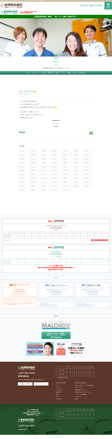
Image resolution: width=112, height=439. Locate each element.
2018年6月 (76, 186)
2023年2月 (76, 162)
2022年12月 (22, 166)
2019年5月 (76, 182)
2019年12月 (33, 182)
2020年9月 (65, 178)
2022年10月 (43, 166)
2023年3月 (65, 162)
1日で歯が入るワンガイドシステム (82, 392)
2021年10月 (87, 170)
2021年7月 (43, 174)
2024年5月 (65, 159)
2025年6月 (76, 155)
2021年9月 (22, 174)
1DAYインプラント (79, 387)
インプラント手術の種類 (80, 394)
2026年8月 (22, 151)
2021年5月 (65, 174)
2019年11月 (43, 182)
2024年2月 (76, 159)
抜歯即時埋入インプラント (81, 389)
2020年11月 (43, 178)
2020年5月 (86, 178)
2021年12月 (65, 170)
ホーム (28, 72)
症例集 (76, 398)
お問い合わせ (81, 72)
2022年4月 (33, 170)
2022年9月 (54, 166)
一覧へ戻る (22, 132)
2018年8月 (54, 186)
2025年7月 (65, 155)
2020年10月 (54, 178)
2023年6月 (33, 162)
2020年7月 (76, 178)
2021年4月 (76, 174)
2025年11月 (33, 155)
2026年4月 (54, 151)
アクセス (74, 72)
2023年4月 (54, 162)
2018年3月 (22, 190)
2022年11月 (33, 166)
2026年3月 (65, 151)
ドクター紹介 (42, 72)
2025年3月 (86, 155)
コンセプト (35, 72)
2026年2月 (76, 151)
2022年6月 (86, 166)
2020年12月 (33, 178)
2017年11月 (65, 190)
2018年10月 (33, 186)
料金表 (69, 72)
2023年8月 (22, 162)
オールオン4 (78, 396)
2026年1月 (86, 151)
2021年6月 (54, 174)
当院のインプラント (60, 72)
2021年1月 (22, 178)
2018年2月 (33, 190)
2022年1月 (54, 170)
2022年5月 (22, 170)
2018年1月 (43, 190)
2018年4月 (86, 186)
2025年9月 (54, 155)
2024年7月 (54, 159)
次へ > (91, 133)
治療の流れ (50, 72)
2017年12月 (54, 190)
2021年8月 (33, 174)
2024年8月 (43, 159)
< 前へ (91, 132)
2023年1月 (86, 162)
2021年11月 (76, 170)
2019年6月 (65, 182)
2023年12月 (87, 159)
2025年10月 (43, 155)
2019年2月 (22, 186)
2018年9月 (43, 186)
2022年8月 (65, 166)
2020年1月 (22, 182)
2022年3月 (43, 170)
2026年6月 (43, 151)
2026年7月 (33, 151)
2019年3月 (86, 182)
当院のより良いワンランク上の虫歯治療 (84, 385)
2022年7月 (76, 166)
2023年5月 (43, 162)
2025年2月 (22, 159)
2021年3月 (86, 174)
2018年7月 (65, 186)
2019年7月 (54, 182)
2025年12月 (22, 155)
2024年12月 (33, 159)
